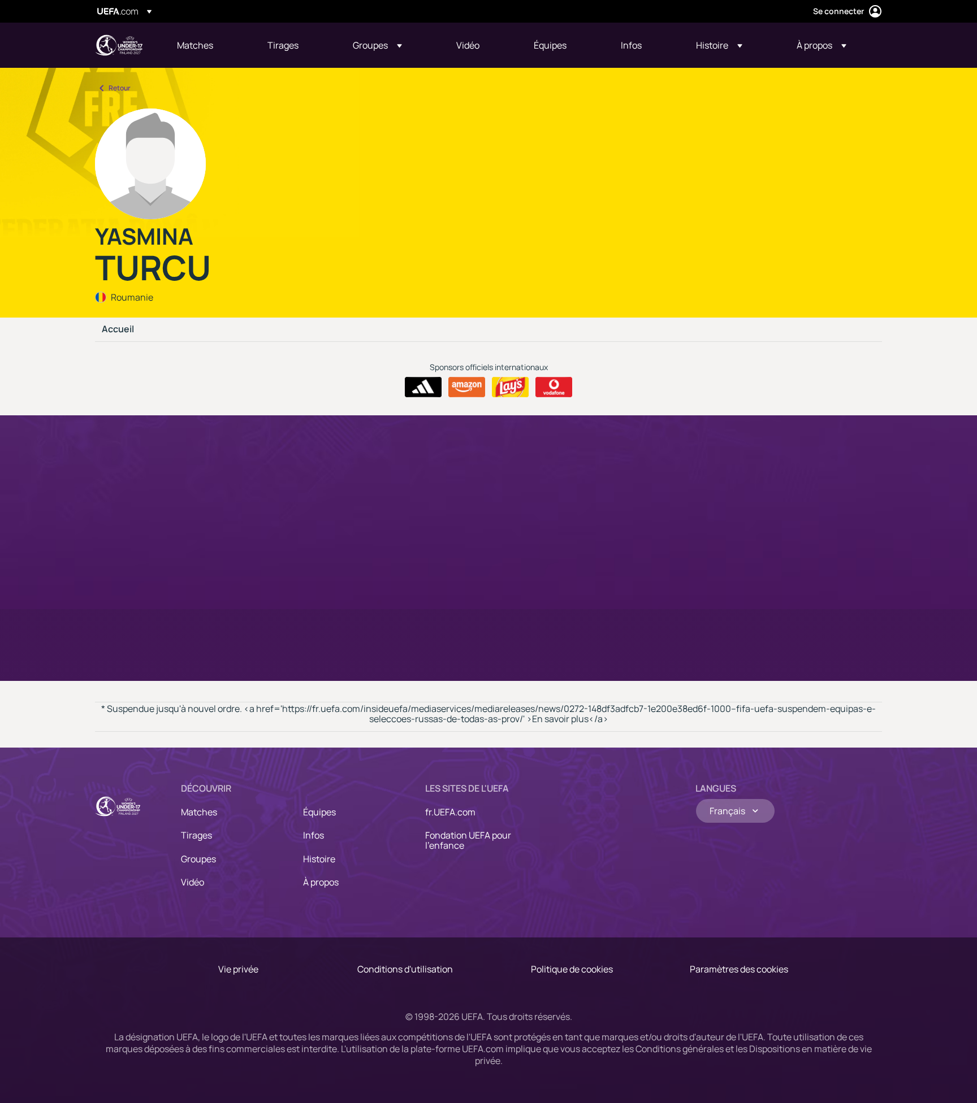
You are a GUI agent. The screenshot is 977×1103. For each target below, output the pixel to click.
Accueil (118, 329)
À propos (321, 882)
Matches (199, 812)
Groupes (198, 859)
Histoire (319, 859)
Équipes (319, 812)
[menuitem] (208, 45)
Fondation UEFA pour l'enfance (468, 840)
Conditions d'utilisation (405, 969)
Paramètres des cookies (739, 969)
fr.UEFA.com (450, 812)
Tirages (196, 835)
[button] (377, 45)
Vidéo (192, 882)
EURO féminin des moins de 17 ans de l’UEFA (118, 45)
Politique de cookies (572, 969)
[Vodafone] (553, 387)
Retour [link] (120, 88)
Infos (313, 835)
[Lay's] (510, 387)
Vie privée (238, 969)
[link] (195, 45)
